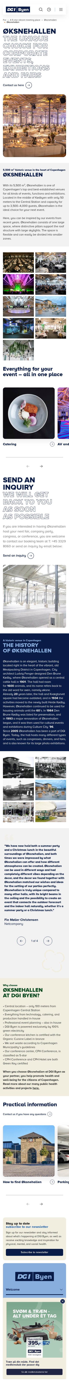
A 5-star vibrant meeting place (25, 20)
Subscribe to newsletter (34, 1252)
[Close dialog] (62, 1301)
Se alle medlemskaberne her (34, 1372)
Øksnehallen (50, 20)
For (4, 20)
